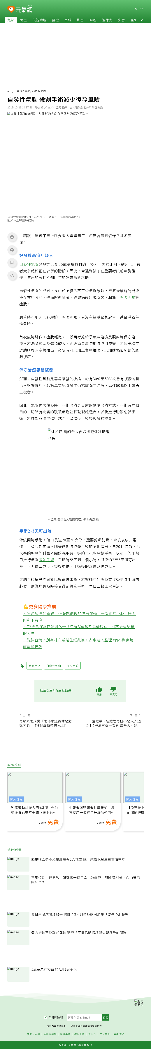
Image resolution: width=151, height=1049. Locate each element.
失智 (121, 19)
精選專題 (65, 1034)
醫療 (55, 19)
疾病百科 (79, 1034)
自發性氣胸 (29, 264)
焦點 (10, 19)
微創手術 (46, 559)
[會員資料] (136, 8)
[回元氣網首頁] (24, 9)
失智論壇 (39, 19)
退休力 (107, 19)
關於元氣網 (33, 1034)
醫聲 (134, 19)
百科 (67, 19)
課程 (92, 19)
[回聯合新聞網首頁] (11, 9)
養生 (23, 19)
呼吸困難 (127, 297)
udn (9, 91)
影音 (80, 19)
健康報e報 (56, 1017)
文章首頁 (105, 1034)
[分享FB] (12, 237)
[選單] (141, 8)
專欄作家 (119, 1034)
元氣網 (18, 91)
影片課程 (16, 799)
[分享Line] (12, 249)
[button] (141, 19)
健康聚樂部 (50, 1034)
